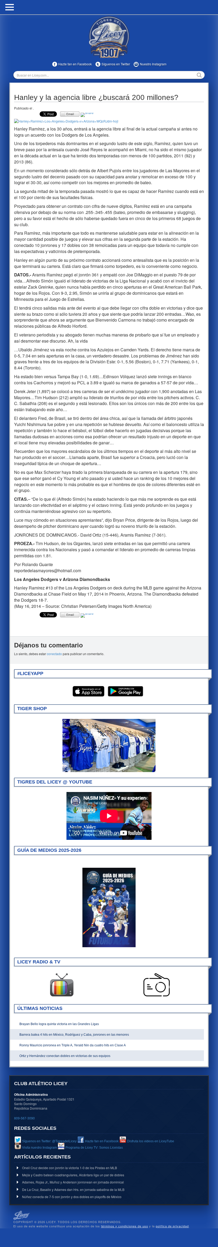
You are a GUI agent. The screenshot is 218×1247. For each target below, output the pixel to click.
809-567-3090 (24, 1118)
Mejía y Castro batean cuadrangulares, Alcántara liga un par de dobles (73, 1175)
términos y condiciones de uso (124, 1226)
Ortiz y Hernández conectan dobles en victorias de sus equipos (64, 1056)
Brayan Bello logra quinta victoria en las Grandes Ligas (59, 1024)
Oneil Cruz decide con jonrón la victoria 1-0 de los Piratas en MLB (69, 1167)
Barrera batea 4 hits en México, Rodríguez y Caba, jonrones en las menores (74, 1035)
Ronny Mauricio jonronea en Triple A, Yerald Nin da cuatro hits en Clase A (72, 1045)
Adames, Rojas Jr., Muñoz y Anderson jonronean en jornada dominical (73, 1182)
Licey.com (109, 37)
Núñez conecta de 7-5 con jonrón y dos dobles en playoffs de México (71, 1196)
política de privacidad (172, 1226)
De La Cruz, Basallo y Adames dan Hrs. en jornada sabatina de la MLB (73, 1189)
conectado (54, 653)
